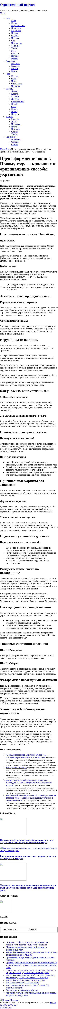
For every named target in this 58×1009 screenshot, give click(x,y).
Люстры (15, 99)
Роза (13, 51)
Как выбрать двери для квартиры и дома (25, 980)
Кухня (14, 71)
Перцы (14, 33)
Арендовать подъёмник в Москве (22, 990)
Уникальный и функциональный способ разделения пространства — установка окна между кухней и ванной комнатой (31, 798)
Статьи (14, 144)
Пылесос (15, 114)
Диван (14, 91)
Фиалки (15, 53)
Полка (14, 111)
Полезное (15, 139)
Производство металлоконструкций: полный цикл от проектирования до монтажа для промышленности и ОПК (31, 965)
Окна (13, 78)
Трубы (14, 134)
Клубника (16, 30)
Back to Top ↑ (6, 1007)
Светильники (17, 101)
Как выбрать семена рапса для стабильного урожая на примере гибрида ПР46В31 (31, 953)
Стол (13, 106)
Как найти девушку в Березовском (22, 982)
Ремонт (9, 116)
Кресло (14, 94)
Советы (15, 142)
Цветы (14, 58)
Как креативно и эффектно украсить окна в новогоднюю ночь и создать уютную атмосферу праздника (29, 782)
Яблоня (14, 56)
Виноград (16, 28)
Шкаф (14, 104)
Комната (15, 66)
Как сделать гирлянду (16, 767)
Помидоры (16, 43)
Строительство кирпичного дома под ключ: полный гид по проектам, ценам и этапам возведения (31, 971)
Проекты (15, 86)
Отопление (16, 84)
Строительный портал (17, 4)
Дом (8, 73)
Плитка (14, 127)
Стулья (14, 109)
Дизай (14, 121)
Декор (8, 149)
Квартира (10, 61)
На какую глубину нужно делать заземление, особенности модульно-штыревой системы (27, 943)
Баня (13, 20)
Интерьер (15, 124)
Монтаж (15, 119)
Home (2, 149)
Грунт (14, 23)
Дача (8, 18)
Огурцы (15, 35)
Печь (13, 81)
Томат (14, 48)
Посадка (15, 38)
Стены (14, 132)
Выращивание (18, 25)
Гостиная (15, 63)
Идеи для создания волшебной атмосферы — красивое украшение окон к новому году (27, 756)
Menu (2, 13)
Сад (13, 40)
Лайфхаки (10, 137)
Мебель (9, 89)
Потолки (15, 129)
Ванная (14, 68)
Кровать (15, 96)
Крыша (14, 76)
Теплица (15, 46)
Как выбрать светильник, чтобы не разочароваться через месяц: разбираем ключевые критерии (30, 976)
